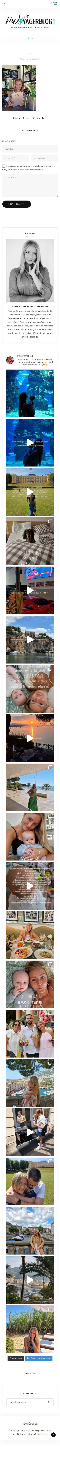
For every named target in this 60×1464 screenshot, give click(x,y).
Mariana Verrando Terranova (30, 306)
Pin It (37, 118)
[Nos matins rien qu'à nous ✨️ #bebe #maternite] (30, 738)
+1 (46, 118)
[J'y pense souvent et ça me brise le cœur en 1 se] (30, 541)
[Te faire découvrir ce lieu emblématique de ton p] (30, 393)
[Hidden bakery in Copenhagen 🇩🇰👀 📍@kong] (30, 1132)
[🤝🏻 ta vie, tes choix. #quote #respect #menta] (30, 492)
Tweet (27, 118)
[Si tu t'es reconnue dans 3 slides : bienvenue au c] (30, 689)
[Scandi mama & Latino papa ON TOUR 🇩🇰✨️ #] (30, 1181)
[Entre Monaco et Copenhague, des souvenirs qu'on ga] (30, 1034)
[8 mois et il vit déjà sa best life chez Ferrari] (30, 590)
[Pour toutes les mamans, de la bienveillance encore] (30, 837)
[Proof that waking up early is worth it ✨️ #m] (30, 1280)
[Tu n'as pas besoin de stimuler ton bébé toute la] (30, 443)
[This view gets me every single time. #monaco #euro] (30, 640)
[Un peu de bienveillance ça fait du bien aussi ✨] (30, 984)
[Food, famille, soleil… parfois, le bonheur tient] (30, 1329)
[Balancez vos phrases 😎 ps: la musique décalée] (30, 886)
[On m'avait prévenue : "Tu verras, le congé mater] (30, 1083)
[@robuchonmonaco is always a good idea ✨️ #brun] (30, 935)
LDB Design (42, 1434)
